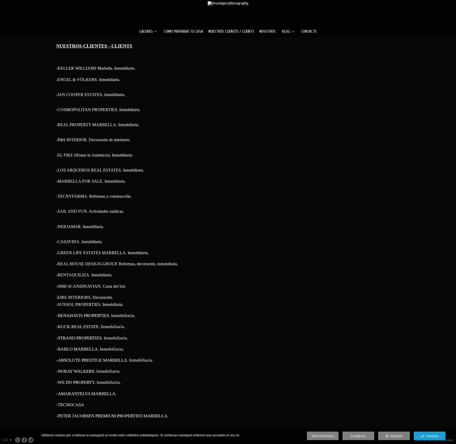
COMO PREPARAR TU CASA (183, 32)
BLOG (286, 32)
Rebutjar (396, 436)
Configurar (358, 436)
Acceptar (431, 436)
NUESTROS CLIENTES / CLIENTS (231, 32)
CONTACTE (309, 32)
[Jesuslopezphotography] (228, 12)
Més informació (323, 436)
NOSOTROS (267, 32)
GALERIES (146, 32)
